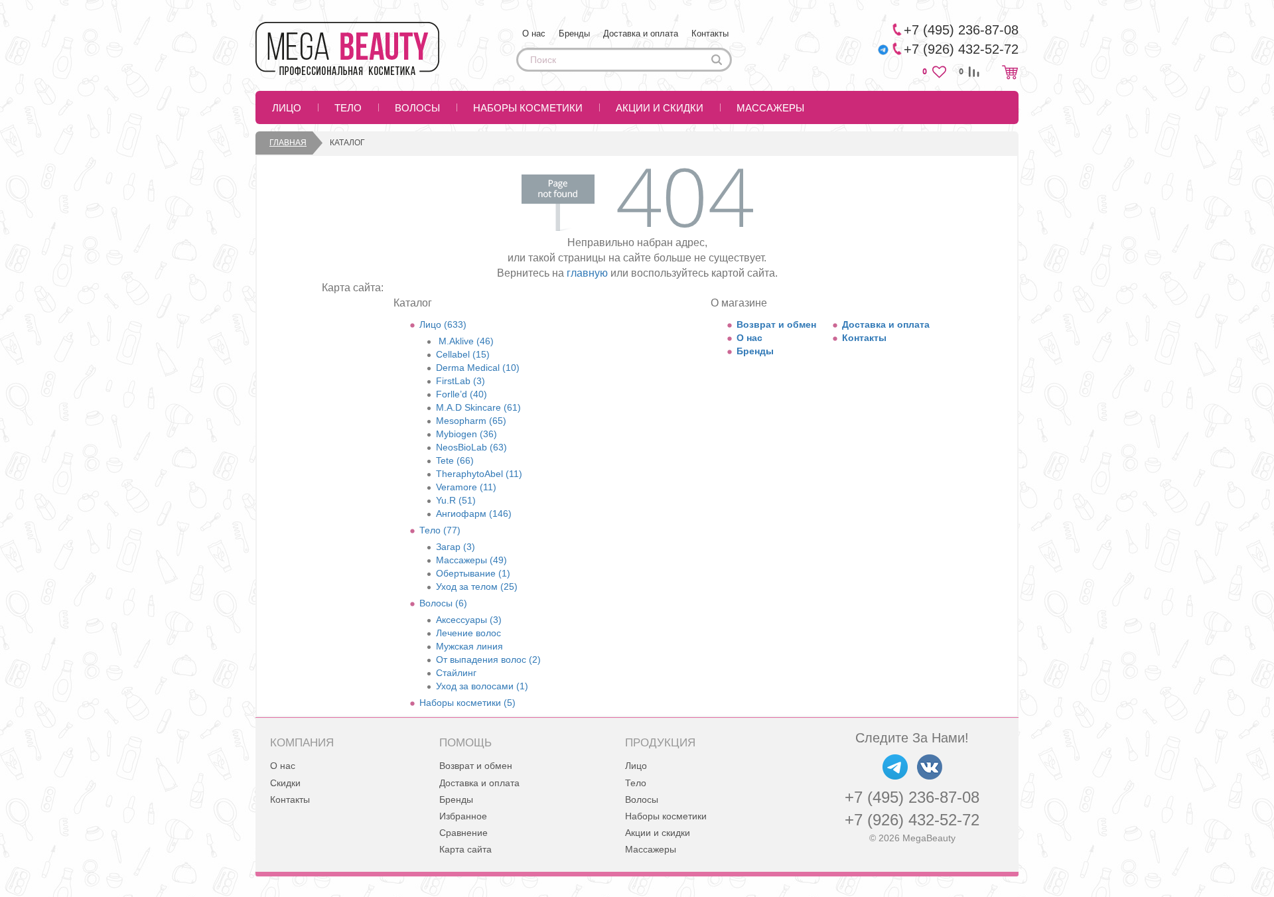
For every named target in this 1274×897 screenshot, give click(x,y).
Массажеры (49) (471, 560)
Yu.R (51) (456, 500)
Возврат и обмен (776, 324)
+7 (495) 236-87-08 (912, 797)
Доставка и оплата (640, 33)
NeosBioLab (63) (471, 447)
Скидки (285, 783)
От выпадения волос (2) (488, 659)
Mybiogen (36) (466, 434)
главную (587, 273)
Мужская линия (469, 646)
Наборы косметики (528, 107)
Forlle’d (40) (461, 394)
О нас (533, 33)
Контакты (710, 33)
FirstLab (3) (460, 381)
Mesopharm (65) (471, 420)
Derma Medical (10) (478, 367)
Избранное (463, 816)
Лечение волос (468, 633)
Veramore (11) (466, 487)
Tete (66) (455, 460)
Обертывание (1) (473, 573)
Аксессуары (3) (469, 619)
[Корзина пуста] (1010, 72)
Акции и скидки (659, 107)
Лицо (286, 107)
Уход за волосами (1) (482, 686)
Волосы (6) (443, 603)
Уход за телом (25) (477, 586)
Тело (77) (439, 530)
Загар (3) (455, 546)
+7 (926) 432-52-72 (912, 820)
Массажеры (770, 107)
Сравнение (463, 832)
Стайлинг (456, 672)
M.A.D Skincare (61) (478, 407)
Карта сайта (465, 849)
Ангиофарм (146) (474, 513)
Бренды (574, 33)
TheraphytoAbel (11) (479, 473)
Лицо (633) (442, 324)
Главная (288, 142)
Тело (348, 107)
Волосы (417, 107)
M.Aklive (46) (465, 341)
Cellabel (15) (463, 354)
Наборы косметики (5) (467, 702)
